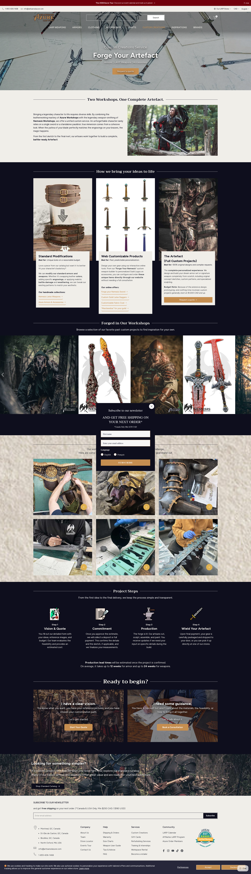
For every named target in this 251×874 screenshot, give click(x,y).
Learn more (84, 868)
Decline (233, 867)
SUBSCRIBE (125, 462)
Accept (208, 867)
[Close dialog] (151, 406)
